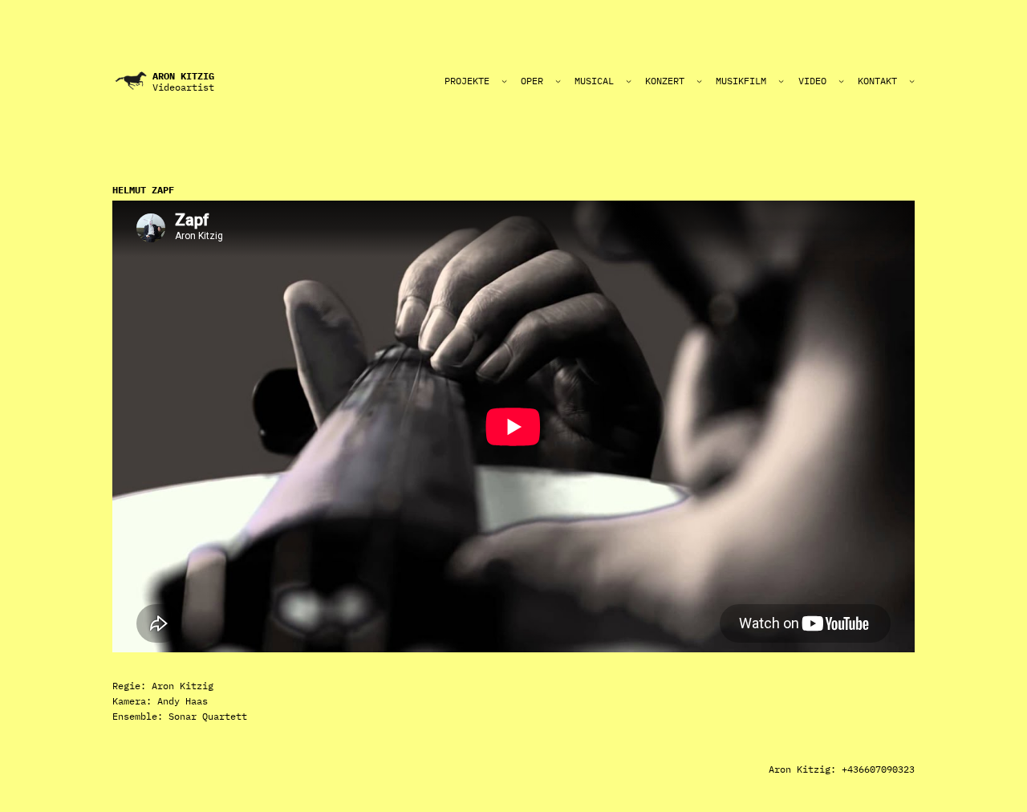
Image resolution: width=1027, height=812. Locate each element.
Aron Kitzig (183, 76)
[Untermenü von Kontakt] (912, 80)
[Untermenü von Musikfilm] (781, 80)
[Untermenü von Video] (841, 80)
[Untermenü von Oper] (558, 80)
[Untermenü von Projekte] (504, 80)
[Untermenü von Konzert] (699, 80)
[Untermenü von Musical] (628, 80)
